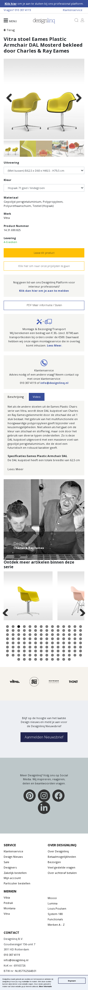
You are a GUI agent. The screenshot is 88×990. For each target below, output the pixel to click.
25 (63, 630)
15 (7, 630)
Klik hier (11, 3)
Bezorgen (54, 862)
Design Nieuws (13, 856)
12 (69, 626)
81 (63, 647)
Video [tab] (37, 397)
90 (35, 651)
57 (7, 643)
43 (7, 638)
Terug (10, 30)
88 (24, 651)
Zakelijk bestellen (15, 873)
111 (75, 655)
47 (30, 638)
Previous (9, 98)
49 (41, 638)
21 (41, 630)
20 (35, 630)
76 (35, 647)
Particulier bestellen (17, 883)
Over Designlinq (58, 851)
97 (75, 651)
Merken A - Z (56, 924)
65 (52, 643)
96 (69, 651)
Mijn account (12, 878)
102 (24, 655)
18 (24, 630)
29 (7, 634)
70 (80, 643)
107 (52, 655)
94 (58, 651)
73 (18, 647)
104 (35, 655)
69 (75, 643)
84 (80, 647)
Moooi (52, 898)
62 (35, 643)
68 (69, 643)
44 (13, 638)
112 (80, 655)
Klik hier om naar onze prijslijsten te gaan (44, 266)
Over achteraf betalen (62, 873)
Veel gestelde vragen (61, 867)
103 (30, 655)
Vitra (7, 218)
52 (58, 638)
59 (18, 643)
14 (80, 626)
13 (75, 626)
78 (46, 647)
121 (63, 659)
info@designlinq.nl (54, 383)
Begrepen (72, 980)
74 (24, 647)
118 (46, 659)
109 (63, 655)
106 (46, 655)
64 (46, 643)
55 (75, 638)
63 (41, 643)
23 (52, 630)
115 (30, 659)
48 (35, 638)
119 (52, 659)
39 (63, 634)
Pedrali (8, 903)
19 (30, 630)
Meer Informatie (45, 986)
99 (7, 655)
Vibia (7, 897)
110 (69, 655)
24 (58, 630)
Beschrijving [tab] (16, 397)
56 (80, 638)
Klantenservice (72, 10)
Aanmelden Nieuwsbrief (44, 737)
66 (58, 643)
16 (13, 630)
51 (52, 638)
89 (30, 651)
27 (75, 630)
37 (52, 634)
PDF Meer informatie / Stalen (44, 305)
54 (69, 638)
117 (41, 659)
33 (30, 634)
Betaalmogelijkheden (62, 856)
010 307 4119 (23, 10)
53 (63, 638)
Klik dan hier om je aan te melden (44, 290)
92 (46, 651)
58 (13, 643)
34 (35, 634)
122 (69, 659)
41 (75, 634)
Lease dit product (44, 253)
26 (69, 630)
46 (24, 638)
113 (18, 659)
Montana (9, 908)
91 (41, 651)
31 (18, 634)
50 (46, 638)
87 (18, 651)
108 (58, 655)
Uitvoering (11, 162)
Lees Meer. (54, 345)
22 (46, 630)
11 (63, 626)
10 (58, 626)
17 (18, 630)
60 (24, 643)
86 (13, 651)
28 (80, 630)
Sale (6, 862)
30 (13, 634)
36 (46, 634)
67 (63, 643)
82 (69, 647)
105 (41, 655)
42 (80, 634)
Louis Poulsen (57, 908)
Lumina (52, 903)
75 (30, 647)
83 (75, 647)
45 (18, 638)
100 (13, 655)
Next (79, 98)
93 (52, 651)
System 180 (55, 914)
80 (58, 647)
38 (58, 634)
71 (7, 647)
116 (35, 659)
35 (41, 634)
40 (69, 634)
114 (24, 659)
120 (58, 659)
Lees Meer (16, 469)
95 (63, 651)
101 (18, 655)
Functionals (55, 919)
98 (80, 651)
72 (13, 647)
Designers (10, 867)
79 (52, 647)
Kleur (7, 180)
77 (41, 647)
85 (7, 651)
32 (24, 634)
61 (30, 643)
